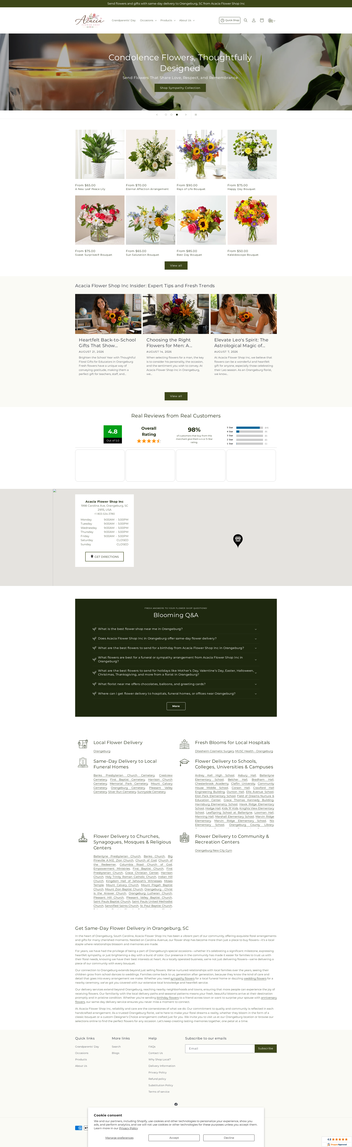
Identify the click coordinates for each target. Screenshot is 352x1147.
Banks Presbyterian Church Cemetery (124, 775)
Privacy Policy (128, 1128)
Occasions (81, 1053)
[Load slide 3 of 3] (177, 114)
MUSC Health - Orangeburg (254, 751)
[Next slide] (186, 115)
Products (81, 1059)
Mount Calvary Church (122, 885)
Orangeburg (102, 751)
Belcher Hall (237, 779)
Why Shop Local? (159, 1059)
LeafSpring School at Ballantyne (229, 812)
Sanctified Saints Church (122, 905)
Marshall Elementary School (234, 816)
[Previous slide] (157, 115)
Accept (174, 1137)
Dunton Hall (235, 791)
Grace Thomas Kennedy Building (249, 800)
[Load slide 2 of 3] (171, 114)
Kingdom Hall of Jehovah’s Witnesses (134, 881)
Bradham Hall (263, 779)
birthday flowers (168, 997)
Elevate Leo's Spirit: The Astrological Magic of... (241, 342)
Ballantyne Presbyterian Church (117, 856)
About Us (81, 1066)
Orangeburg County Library (251, 824)
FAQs (151, 1046)
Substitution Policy (160, 1085)
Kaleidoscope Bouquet (243, 254)
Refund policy (157, 1079)
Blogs (115, 1053)
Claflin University (243, 783)
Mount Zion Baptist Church (124, 889)
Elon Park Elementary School (215, 796)
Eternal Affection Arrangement (147, 189)
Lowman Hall (264, 812)
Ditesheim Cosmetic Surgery (214, 751)
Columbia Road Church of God (146, 864)
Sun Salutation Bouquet (142, 254)
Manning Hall (204, 816)
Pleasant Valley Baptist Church (149, 897)
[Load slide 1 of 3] (166, 114)
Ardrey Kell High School (214, 775)
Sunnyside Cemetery (151, 791)
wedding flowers (255, 978)
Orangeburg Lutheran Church (150, 893)
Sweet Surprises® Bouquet (93, 254)
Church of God (146, 860)
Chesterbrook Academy (212, 783)
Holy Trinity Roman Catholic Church (130, 876)
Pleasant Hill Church (109, 897)
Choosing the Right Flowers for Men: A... (169, 342)
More (176, 706)
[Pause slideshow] (195, 115)
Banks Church (154, 856)
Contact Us (155, 1053)
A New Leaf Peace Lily (90, 189)
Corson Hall (241, 787)
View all (176, 265)
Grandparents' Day (87, 1046)
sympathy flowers (182, 978)
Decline (229, 1137)
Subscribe (265, 1048)
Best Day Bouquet (189, 254)
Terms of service (158, 1091)
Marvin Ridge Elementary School (240, 820)
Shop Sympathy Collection (176, 88)
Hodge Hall (213, 808)
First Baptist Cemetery (127, 779)
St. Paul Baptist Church (156, 905)
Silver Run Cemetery (122, 791)
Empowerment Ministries (112, 868)
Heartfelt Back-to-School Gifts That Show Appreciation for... (107, 342)
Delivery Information (161, 1066)
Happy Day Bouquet (241, 189)
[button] (148, 20)
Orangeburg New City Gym (213, 850)
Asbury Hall (247, 775)
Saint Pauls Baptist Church (112, 901)
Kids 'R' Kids (230, 808)
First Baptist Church (148, 868)
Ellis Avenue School (260, 791)
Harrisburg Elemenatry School (216, 804)
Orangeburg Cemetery (128, 787)
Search (116, 1046)
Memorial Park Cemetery (129, 783)
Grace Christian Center (142, 872)
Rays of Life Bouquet (191, 189)
